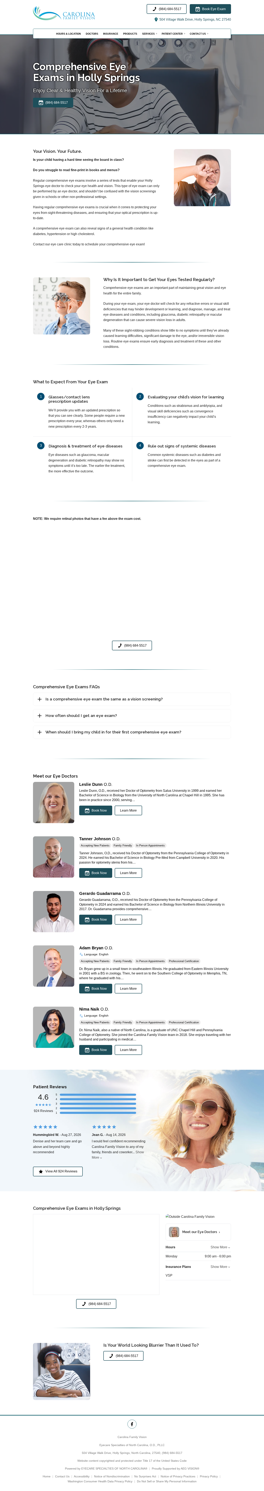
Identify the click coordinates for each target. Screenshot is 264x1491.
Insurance (110, 33)
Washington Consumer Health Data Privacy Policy (100, 1481)
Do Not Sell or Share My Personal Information (167, 1481)
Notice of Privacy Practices (178, 1476)
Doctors (92, 33)
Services (148, 33)
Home (47, 1476)
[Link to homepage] (74, 13)
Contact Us (198, 33)
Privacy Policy (209, 1476)
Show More (219, 1247)
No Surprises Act (145, 1476)
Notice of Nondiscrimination (112, 1476)
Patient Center (172, 33)
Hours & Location (68, 33)
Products (130, 33)
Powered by (106, 1468)
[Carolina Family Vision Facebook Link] (131, 1424)
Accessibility (82, 1476)
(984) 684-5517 (172, 1453)
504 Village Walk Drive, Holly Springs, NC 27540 (195, 19)
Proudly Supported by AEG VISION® (175, 1468)
